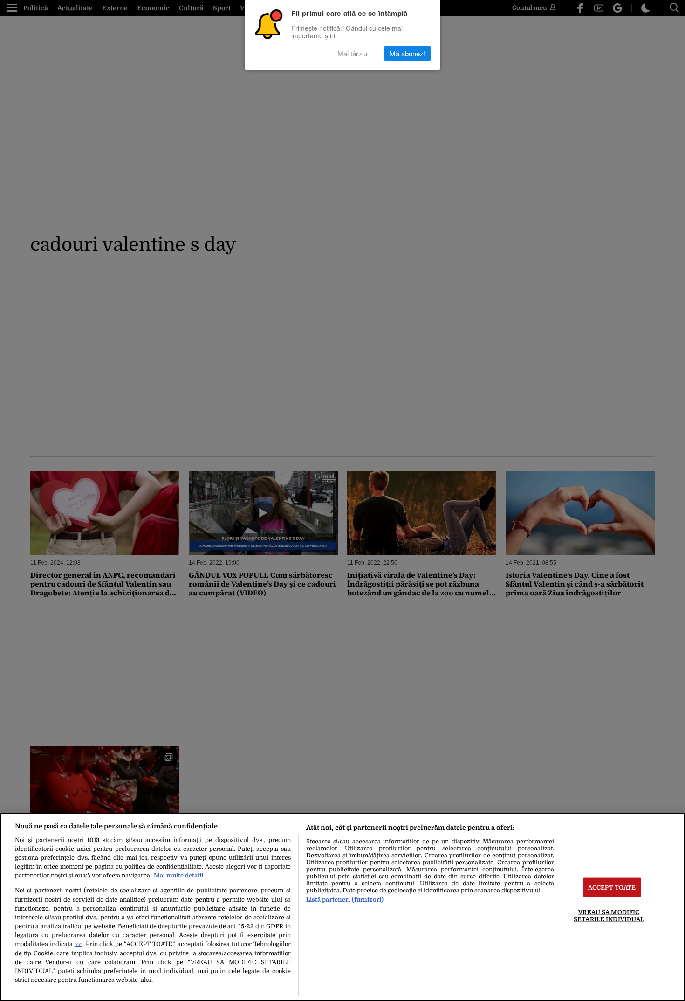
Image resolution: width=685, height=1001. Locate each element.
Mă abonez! (407, 53)
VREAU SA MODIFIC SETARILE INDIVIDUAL (609, 916)
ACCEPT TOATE (612, 887)
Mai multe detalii (178, 875)
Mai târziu (352, 53)
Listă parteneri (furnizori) (345, 899)
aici (78, 944)
